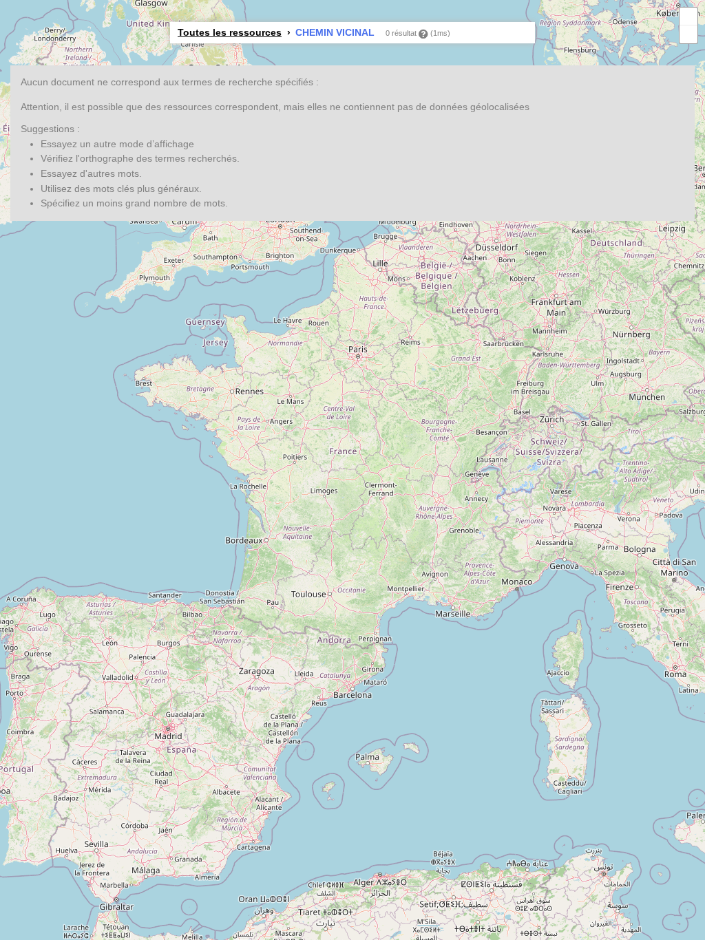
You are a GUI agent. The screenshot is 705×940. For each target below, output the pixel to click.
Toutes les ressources (230, 32)
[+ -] (352, 470)
